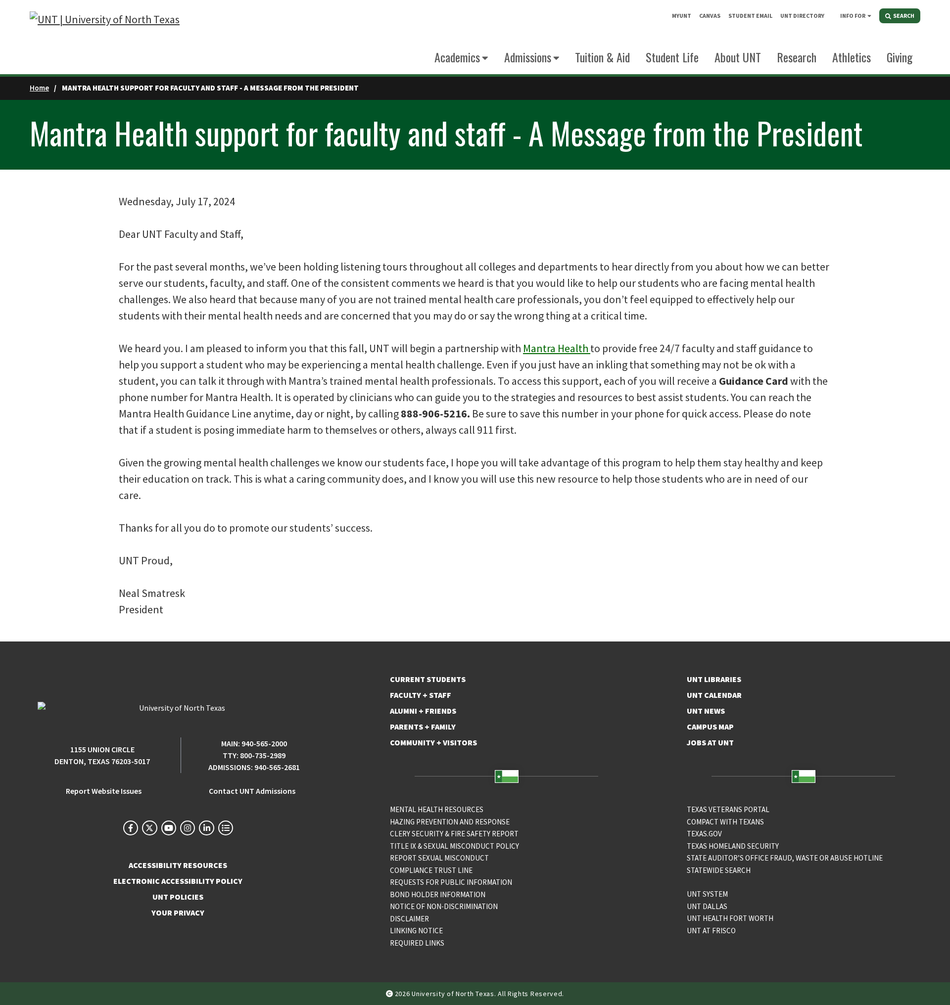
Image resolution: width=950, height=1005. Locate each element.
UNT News (706, 711)
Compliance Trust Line (431, 870)
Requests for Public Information (451, 882)
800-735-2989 (262, 755)
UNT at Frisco (711, 930)
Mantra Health (556, 348)
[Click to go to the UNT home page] (105, 37)
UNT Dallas (707, 906)
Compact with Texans (725, 821)
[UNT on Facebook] (130, 828)
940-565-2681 (277, 767)
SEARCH (903, 15)
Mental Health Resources (436, 809)
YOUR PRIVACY (177, 912)
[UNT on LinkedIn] (206, 828)
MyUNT (681, 15)
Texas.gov (704, 833)
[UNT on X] (149, 828)
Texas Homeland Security (733, 846)
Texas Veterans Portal (728, 809)
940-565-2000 (264, 743)
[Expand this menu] (869, 15)
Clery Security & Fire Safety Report (454, 833)
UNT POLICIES (177, 897)
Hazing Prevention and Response (450, 821)
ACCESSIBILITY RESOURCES (178, 865)
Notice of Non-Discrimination (444, 906)
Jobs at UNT (710, 742)
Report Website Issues (104, 791)
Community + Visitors (433, 742)
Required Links (417, 943)
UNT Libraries (714, 679)
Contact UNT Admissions (252, 791)
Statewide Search (719, 870)
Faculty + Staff (420, 695)
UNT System (707, 894)
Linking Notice (416, 930)
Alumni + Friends (423, 711)
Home (39, 87)
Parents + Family (423, 726)
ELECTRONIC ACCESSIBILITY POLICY (177, 881)
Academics (457, 57)
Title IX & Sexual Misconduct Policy (454, 846)
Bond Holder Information (437, 894)
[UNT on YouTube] (168, 828)
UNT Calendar (714, 695)
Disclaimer (409, 918)
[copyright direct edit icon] (390, 993)
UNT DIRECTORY (802, 15)
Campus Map (710, 726)
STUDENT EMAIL (750, 15)
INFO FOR (852, 15)
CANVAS (709, 15)
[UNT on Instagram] (187, 828)
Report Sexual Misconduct (439, 858)
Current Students (428, 679)
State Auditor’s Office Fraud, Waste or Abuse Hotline (785, 858)
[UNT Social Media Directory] (225, 828)
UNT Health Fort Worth (730, 918)
